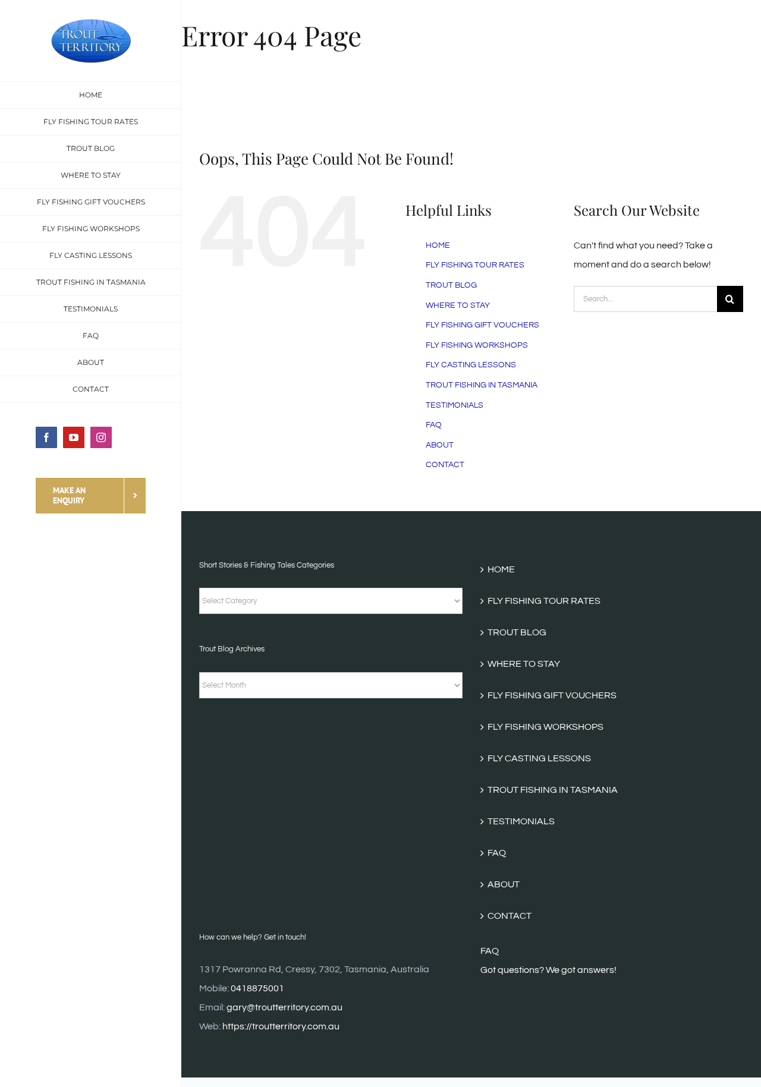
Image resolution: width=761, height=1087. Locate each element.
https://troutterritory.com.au (280, 1026)
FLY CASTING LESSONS (471, 365)
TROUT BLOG (451, 285)
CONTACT (445, 465)
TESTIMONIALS (454, 405)
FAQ (434, 425)
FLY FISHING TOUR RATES (475, 265)
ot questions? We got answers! (552, 970)
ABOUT (440, 445)
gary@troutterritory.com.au (284, 1007)
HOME (438, 245)
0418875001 (257, 988)
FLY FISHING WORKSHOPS (477, 345)
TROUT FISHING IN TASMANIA (481, 385)
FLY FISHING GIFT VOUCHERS (482, 325)
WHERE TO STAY (458, 305)
